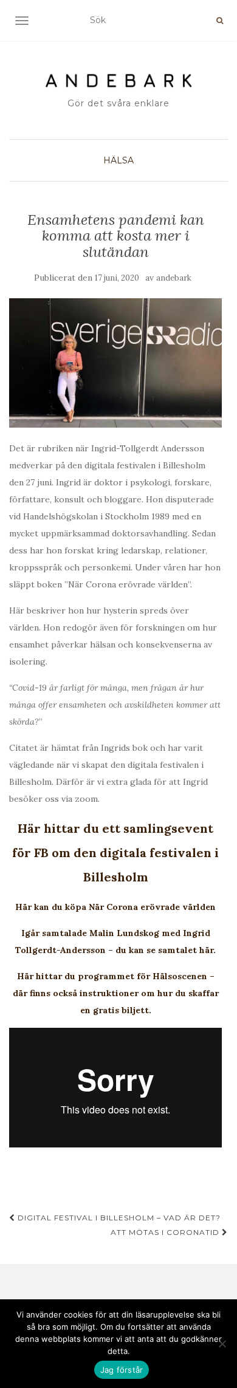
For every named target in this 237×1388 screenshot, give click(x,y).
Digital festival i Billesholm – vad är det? (118, 1217)
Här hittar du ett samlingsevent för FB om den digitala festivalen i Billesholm (115, 852)
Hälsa (118, 160)
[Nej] (222, 1344)
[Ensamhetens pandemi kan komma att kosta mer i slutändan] (115, 363)
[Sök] (219, 21)
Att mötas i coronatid (166, 1232)
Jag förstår (121, 1370)
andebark (173, 278)
